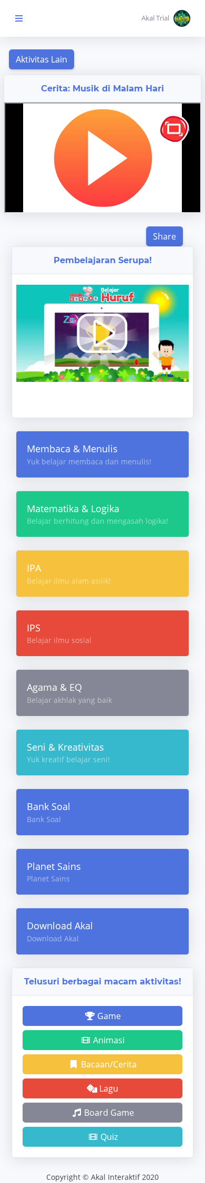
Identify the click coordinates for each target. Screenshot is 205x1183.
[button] (166, 18)
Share (164, 236)
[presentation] (17, 388)
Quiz (108, 1137)
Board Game (108, 1112)
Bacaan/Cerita (108, 1064)
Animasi (108, 1040)
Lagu (107, 1088)
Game (108, 1016)
